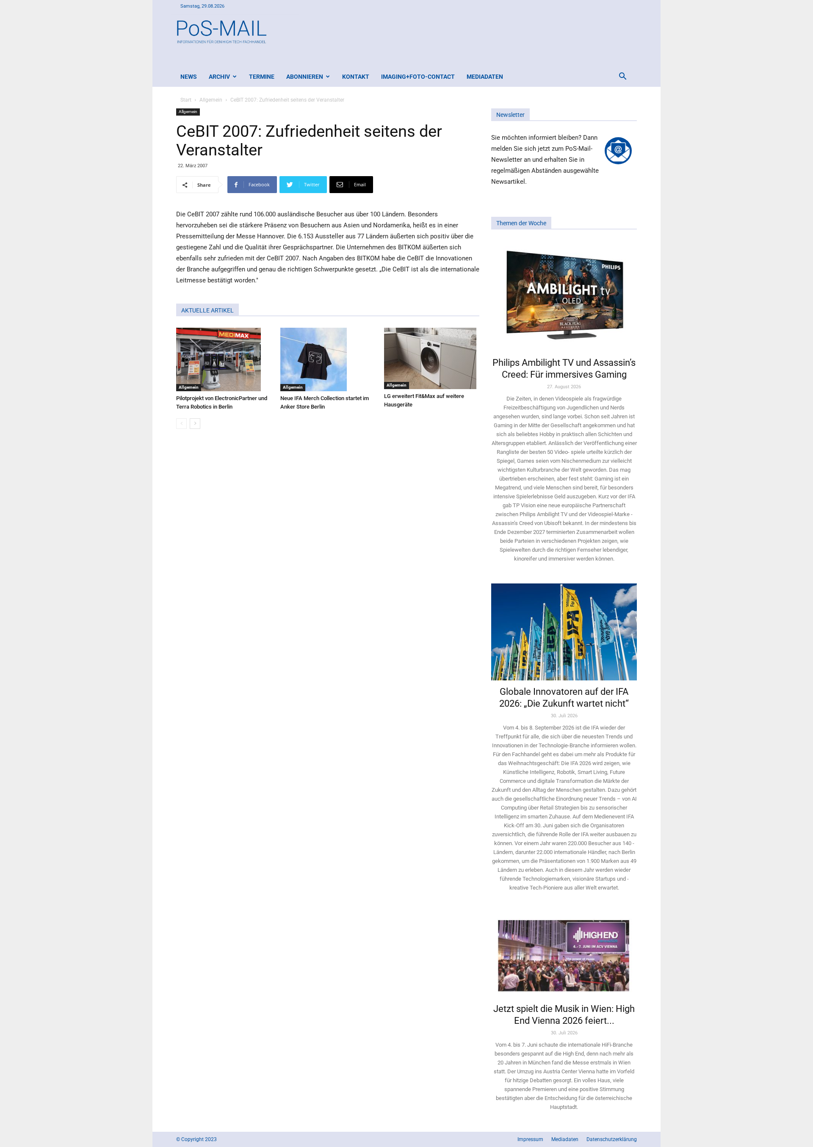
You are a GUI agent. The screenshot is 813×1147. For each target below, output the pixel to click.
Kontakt (355, 76)
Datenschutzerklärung (611, 1139)
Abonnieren (304, 76)
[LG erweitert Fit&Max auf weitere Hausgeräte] (431, 358)
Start (185, 100)
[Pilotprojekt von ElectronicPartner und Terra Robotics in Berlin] (223, 359)
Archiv (219, 76)
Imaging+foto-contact (418, 76)
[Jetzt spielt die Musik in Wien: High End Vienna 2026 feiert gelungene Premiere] (564, 954)
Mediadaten (485, 76)
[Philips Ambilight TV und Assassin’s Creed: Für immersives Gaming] (564, 295)
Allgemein (210, 100)
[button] (622, 77)
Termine (261, 76)
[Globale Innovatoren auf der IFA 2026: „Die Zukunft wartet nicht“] (564, 631)
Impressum (530, 1139)
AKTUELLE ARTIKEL (207, 310)
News (188, 76)
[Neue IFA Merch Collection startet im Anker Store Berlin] (328, 359)
